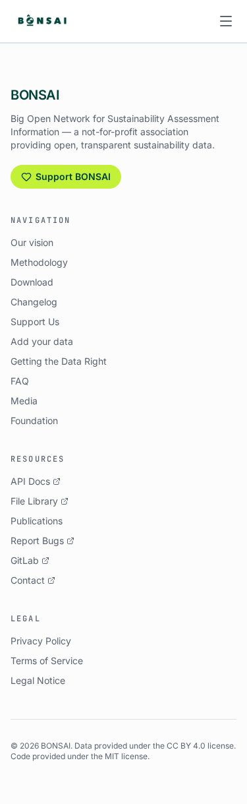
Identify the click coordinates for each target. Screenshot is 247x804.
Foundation (34, 420)
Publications (37, 520)
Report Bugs (37, 540)
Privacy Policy (41, 640)
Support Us (35, 321)
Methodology (39, 262)
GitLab (25, 560)
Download (32, 282)
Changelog (34, 301)
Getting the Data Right (59, 361)
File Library (34, 501)
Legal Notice (38, 680)
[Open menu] (225, 21)
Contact (28, 580)
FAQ (20, 381)
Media (24, 400)
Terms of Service (47, 660)
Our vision (32, 242)
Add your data (42, 341)
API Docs (30, 481)
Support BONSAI (73, 176)
